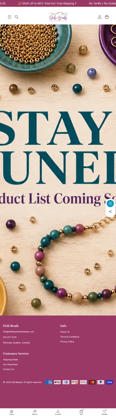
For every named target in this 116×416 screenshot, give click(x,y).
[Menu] (9, 16)
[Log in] (99, 16)
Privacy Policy (67, 341)
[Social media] (110, 211)
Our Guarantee (10, 364)
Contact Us (8, 369)
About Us (64, 331)
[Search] (16, 16)
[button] (106, 16)
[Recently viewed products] (110, 203)
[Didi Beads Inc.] (58, 17)
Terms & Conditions (69, 336)
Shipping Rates (10, 359)
